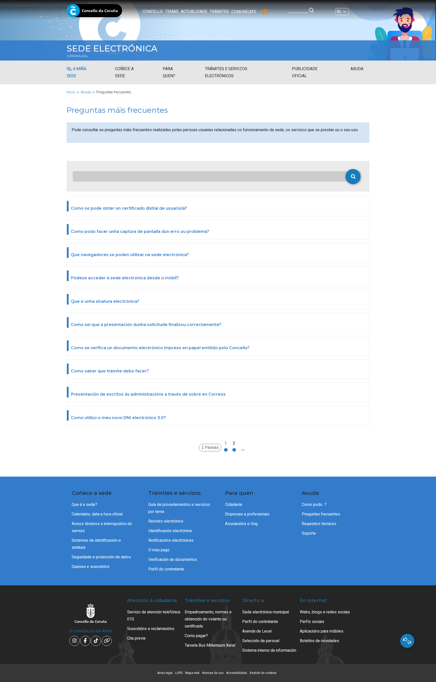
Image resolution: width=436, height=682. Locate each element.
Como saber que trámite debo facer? (110, 371)
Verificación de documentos (172, 560)
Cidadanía (233, 505)
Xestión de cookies (263, 673)
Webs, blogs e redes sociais (325, 612)
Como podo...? (314, 505)
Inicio (71, 92)
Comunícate (243, 12)
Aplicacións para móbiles (321, 631)
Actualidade (194, 12)
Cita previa (136, 638)
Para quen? (169, 72)
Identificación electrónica (170, 531)
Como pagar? (196, 636)
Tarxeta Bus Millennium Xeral (210, 645)
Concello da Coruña (94, 12)
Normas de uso (213, 673)
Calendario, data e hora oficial (97, 514)
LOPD (179, 673)
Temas (171, 12)
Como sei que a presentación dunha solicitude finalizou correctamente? (146, 324)
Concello (153, 12)
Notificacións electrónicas (171, 540)
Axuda (356, 69)
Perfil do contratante (166, 569)
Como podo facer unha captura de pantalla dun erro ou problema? (140, 231)
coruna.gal (77, 56)
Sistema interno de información (269, 650)
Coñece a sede (124, 72)
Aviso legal (165, 673)
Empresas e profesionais (247, 514)
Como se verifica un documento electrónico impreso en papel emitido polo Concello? (160, 347)
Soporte (309, 533)
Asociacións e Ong (241, 524)
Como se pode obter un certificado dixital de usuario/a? (129, 208)
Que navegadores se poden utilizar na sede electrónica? (130, 254)
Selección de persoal (260, 641)
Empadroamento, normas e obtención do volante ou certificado (208, 619)
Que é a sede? (84, 505)
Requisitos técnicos (319, 524)
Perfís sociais (312, 622)
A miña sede (76, 72)
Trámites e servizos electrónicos (226, 72)
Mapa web (192, 673)
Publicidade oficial (304, 72)
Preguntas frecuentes (321, 514)
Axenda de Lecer (257, 631)
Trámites (219, 12)
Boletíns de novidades (319, 641)
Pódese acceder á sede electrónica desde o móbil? (125, 278)
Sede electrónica (112, 48)
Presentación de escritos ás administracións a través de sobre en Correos (148, 394)
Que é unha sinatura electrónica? (105, 301)
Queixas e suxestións (91, 567)
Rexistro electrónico (165, 521)
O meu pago (159, 550)
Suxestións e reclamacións (150, 629)
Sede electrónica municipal (265, 612)
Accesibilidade (236, 673)
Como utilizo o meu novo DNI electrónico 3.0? (118, 417)
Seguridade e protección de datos (101, 557)
